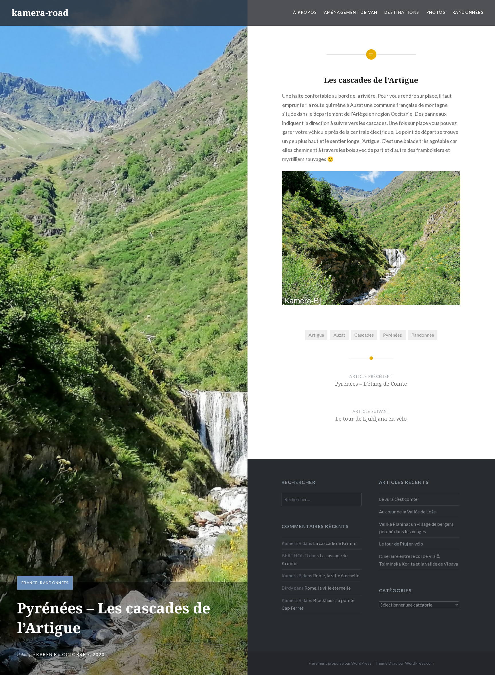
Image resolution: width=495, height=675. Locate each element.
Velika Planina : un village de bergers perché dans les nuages (416, 527)
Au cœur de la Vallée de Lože (407, 511)
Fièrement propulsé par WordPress (340, 663)
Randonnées (468, 12)
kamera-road (39, 13)
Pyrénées (392, 335)
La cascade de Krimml (335, 543)
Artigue (316, 335)
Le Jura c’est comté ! (399, 499)
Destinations (401, 12)
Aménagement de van (351, 12)
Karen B (46, 654)
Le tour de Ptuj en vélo (401, 543)
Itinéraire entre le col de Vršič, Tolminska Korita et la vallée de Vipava (418, 559)
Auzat (339, 335)
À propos (305, 12)
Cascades (364, 335)
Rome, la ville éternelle (336, 575)
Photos (435, 12)
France (29, 582)
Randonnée (422, 335)
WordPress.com (419, 663)
